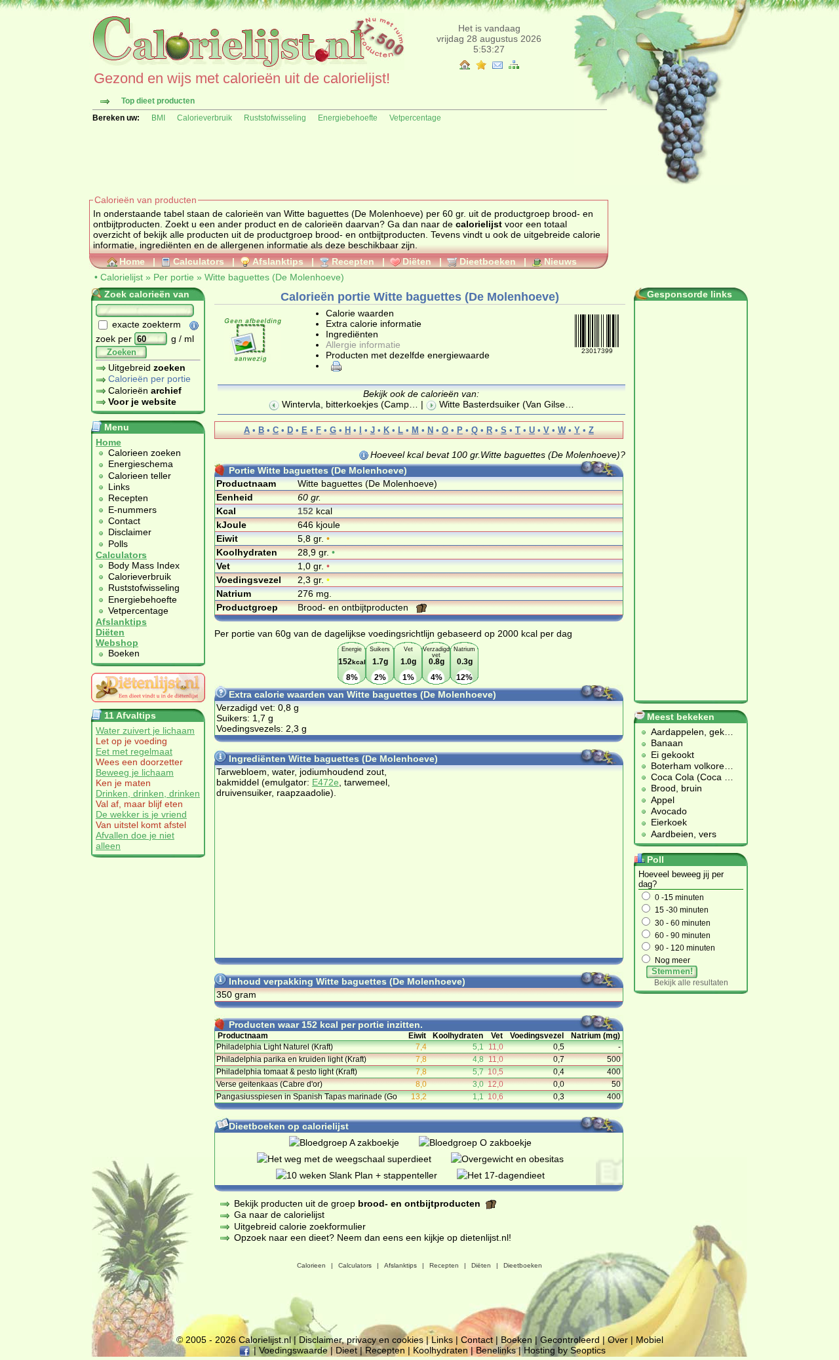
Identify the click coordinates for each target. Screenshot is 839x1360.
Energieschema (140, 464)
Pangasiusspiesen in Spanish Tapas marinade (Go (306, 1096)
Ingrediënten (352, 334)
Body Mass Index (144, 565)
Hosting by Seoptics (565, 1350)
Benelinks (496, 1350)
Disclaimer (129, 532)
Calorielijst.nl (265, 1339)
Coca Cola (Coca (687, 777)
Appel (662, 800)
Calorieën (145, 390)
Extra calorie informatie (373, 323)
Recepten (353, 261)
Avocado (669, 811)
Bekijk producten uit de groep (357, 1203)
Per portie (173, 277)
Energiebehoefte (348, 118)
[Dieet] (148, 705)
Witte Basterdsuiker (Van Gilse (501, 404)
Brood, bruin (676, 788)
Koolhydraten (440, 1350)
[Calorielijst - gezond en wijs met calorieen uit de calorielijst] (246, 67)
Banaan (667, 743)
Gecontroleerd (570, 1339)
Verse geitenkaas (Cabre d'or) (269, 1084)
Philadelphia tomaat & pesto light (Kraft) (286, 1071)
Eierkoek (669, 822)
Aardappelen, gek (687, 732)
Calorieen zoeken (144, 452)
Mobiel (649, 1339)
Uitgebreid (146, 367)
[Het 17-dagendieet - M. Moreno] (510, 1175)
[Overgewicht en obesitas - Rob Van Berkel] (517, 1159)
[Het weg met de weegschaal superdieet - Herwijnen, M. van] (354, 1159)
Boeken (124, 653)
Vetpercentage (415, 118)
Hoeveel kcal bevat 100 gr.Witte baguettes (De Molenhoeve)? (497, 454)
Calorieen (311, 1265)
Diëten (416, 261)
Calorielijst (121, 277)
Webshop (117, 642)
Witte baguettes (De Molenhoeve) (274, 277)
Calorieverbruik (204, 118)
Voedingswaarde (293, 1350)
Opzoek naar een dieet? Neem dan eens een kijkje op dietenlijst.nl (371, 1237)
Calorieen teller (139, 475)
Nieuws (560, 261)
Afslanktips (277, 261)
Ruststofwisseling (275, 118)
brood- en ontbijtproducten (370, 234)
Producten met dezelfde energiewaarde (408, 355)
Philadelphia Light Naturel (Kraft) (274, 1046)
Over (618, 1339)
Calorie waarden (360, 313)
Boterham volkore (687, 766)
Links (119, 487)
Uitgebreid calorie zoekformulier (300, 1226)
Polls (118, 543)
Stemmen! (672, 971)
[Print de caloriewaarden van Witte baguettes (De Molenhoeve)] (334, 365)
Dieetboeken (487, 261)
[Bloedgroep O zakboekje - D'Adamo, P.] (485, 1142)
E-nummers (132, 509)
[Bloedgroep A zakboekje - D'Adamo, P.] (354, 1142)
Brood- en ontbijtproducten (354, 607)
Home (132, 261)
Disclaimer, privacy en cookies (361, 1339)
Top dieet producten (158, 100)
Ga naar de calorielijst (279, 1214)
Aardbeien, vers (683, 834)
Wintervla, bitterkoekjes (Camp (344, 404)
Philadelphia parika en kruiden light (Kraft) (291, 1059)
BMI (158, 118)
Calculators (198, 261)
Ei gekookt (672, 754)
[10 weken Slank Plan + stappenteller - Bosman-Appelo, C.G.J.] (366, 1175)
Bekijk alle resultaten (691, 982)
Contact (124, 521)
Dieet (346, 1350)
